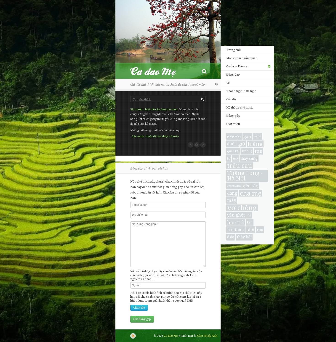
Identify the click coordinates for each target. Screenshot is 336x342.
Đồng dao (233, 74)
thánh (257, 136)
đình (231, 143)
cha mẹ (250, 193)
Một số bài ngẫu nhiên (241, 58)
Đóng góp (233, 116)
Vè (228, 83)
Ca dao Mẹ (157, 71)
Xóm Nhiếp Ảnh (207, 336)
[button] (204, 71)
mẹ (258, 151)
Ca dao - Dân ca (236, 66)
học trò (235, 222)
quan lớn (233, 151)
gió (241, 144)
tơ (228, 158)
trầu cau (239, 165)
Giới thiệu (233, 124)
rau (260, 229)
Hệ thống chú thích (239, 107)
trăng (255, 144)
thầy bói (244, 236)
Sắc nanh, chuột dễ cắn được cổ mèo (153, 109)
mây (231, 200)
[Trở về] (216, 84)
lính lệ (247, 151)
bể (249, 215)
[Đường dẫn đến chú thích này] (190, 145)
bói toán (235, 229)
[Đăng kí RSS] (133, 336)
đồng (232, 193)
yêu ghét (236, 215)
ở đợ (230, 237)
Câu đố (231, 99)
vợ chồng (242, 207)
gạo (247, 136)
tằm (250, 229)
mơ (235, 158)
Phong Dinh (234, 185)
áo (255, 186)
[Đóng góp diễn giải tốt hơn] (197, 145)
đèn (247, 185)
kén (250, 222)
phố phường (234, 136)
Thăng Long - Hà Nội (245, 176)
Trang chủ (233, 50)
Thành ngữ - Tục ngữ (241, 91)
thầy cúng (249, 158)
